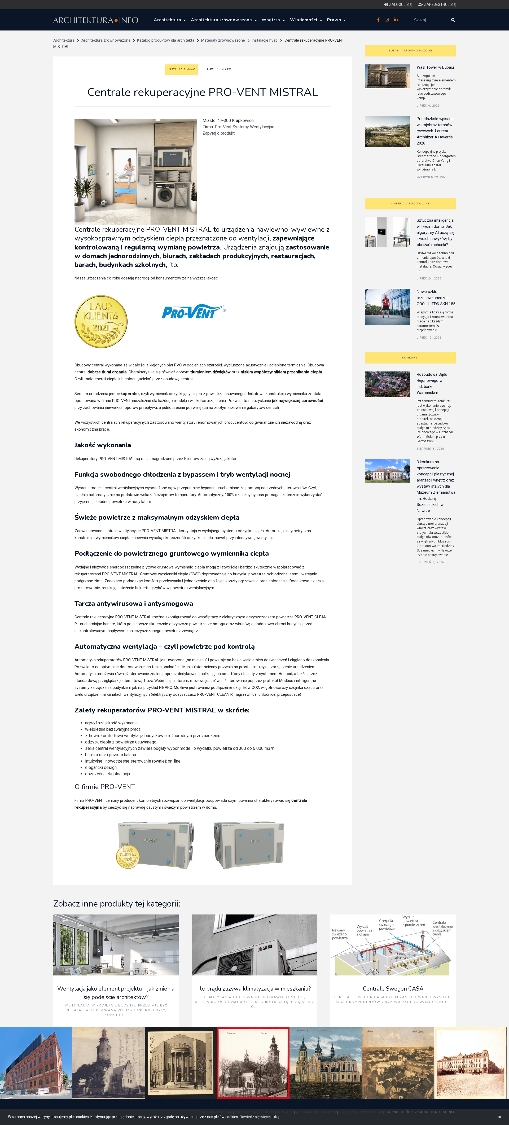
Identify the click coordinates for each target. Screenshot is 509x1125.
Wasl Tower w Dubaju (435, 67)
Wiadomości (304, 20)
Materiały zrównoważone (223, 40)
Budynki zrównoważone (410, 50)
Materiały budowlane (410, 203)
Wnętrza (272, 20)
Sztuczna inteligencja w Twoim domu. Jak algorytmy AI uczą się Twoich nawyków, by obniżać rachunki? (435, 232)
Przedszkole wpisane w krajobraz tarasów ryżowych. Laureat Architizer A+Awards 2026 (435, 131)
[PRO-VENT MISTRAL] (156, 845)
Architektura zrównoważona (222, 20)
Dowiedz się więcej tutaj (259, 1117)
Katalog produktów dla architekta (165, 40)
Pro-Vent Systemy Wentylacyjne (244, 126)
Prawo (335, 20)
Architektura (168, 20)
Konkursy (410, 358)
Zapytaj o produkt (219, 133)
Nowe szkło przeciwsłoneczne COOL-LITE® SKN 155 (436, 297)
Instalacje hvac (265, 40)
